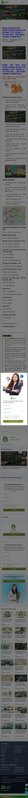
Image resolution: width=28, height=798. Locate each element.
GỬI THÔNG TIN (13, 421)
